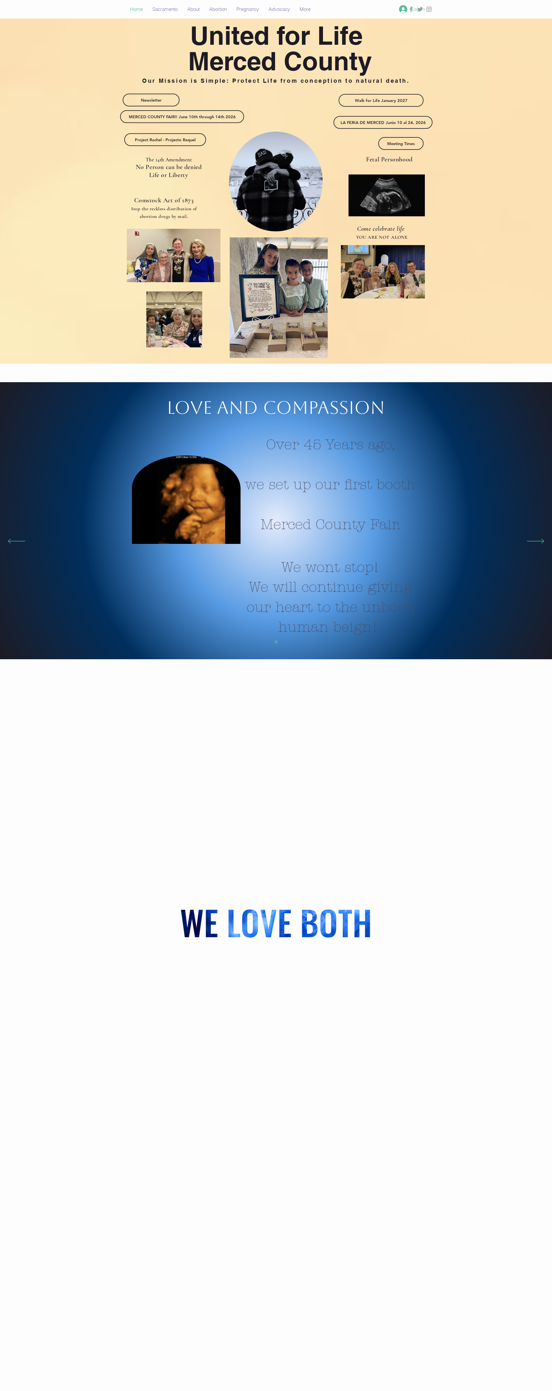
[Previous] (16, 542)
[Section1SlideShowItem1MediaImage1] (276, 642)
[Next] (535, 542)
